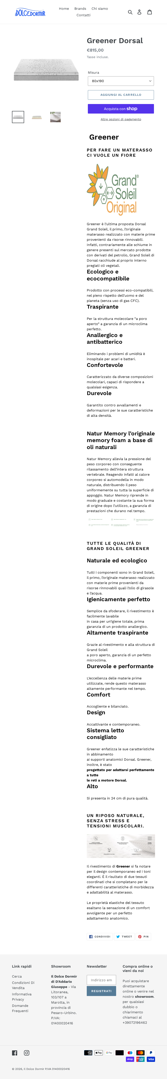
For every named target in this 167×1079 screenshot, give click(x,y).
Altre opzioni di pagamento (121, 119)
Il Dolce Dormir (34, 1069)
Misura (93, 72)
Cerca (17, 976)
